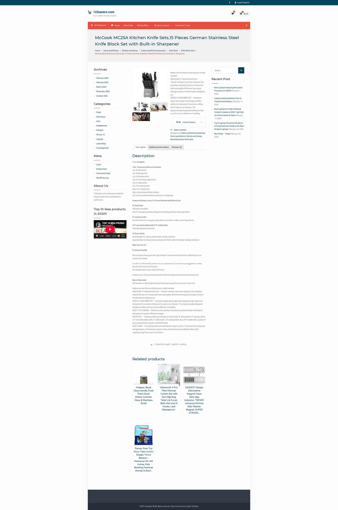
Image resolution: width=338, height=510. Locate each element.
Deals (98, 112)
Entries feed (101, 169)
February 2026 (102, 78)
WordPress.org (102, 178)
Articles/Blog (142, 25)
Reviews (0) (177, 147)
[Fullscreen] (123, 236)
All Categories (100, 25)
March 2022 (101, 87)
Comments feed (103, 173)
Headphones (101, 126)
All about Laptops (161, 25)
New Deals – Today (222, 134)
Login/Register (243, 2)
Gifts (98, 121)
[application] (110, 229)
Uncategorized (102, 148)
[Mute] (119, 236)
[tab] (141, 147)
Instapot (99, 130)
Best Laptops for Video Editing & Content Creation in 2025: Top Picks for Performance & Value (229, 112)
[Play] (97, 236)
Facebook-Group (182, 25)
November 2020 (103, 91)
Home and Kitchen (111, 51)
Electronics (100, 117)
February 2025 (102, 82)
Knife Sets (173, 51)
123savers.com (103, 12)
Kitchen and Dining (129, 51)
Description (141, 147)
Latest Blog (101, 144)
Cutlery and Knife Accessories (153, 51)
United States (189, 122)
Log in (98, 164)
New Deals (128, 25)
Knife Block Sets (188, 51)
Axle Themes (192, 506)
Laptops (99, 139)
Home (117, 25)
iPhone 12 (100, 135)
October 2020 (102, 96)
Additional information (159, 147)
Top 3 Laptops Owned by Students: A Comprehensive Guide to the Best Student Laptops (229, 126)
